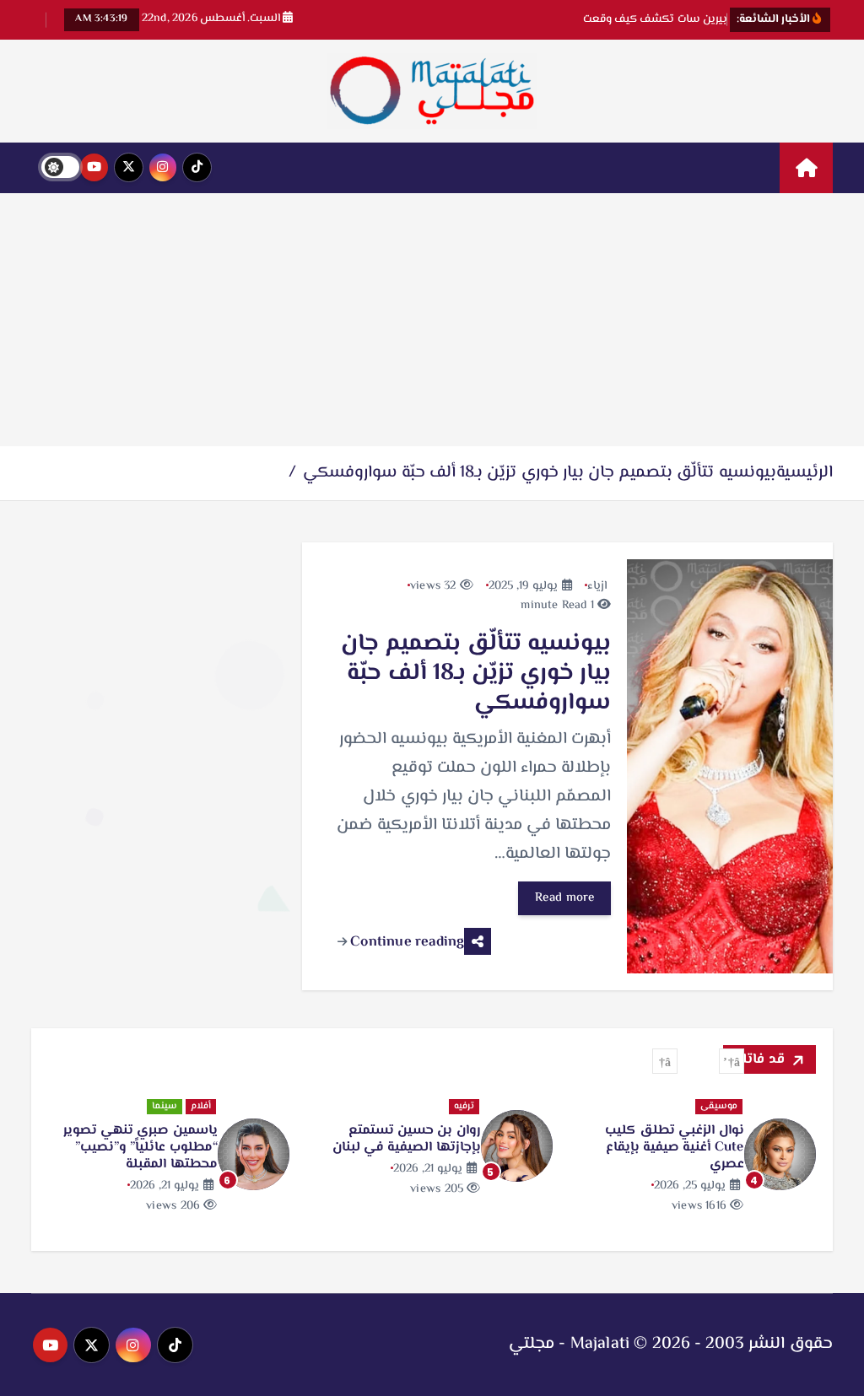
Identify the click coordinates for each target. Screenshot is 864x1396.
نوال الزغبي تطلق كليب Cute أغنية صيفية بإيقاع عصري (674, 1147)
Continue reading (405, 942)
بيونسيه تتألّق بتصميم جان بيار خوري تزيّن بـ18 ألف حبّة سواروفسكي (539, 473)
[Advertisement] (432, 320)
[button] (731, 1061)
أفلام (201, 1106)
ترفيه (464, 1106)
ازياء (597, 586)
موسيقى (718, 1106)
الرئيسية (804, 473)
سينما (164, 1106)
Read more (565, 898)
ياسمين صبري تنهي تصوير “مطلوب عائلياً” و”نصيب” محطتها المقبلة (140, 1147)
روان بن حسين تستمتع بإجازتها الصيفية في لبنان (406, 1139)
